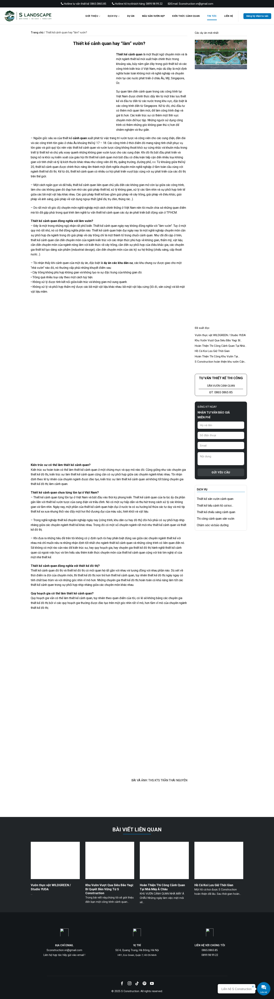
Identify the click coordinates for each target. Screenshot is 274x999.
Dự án (130, 16)
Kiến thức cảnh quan (186, 16)
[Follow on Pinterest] (144, 984)
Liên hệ (228, 16)
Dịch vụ (112, 16)
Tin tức (212, 16)
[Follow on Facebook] (122, 984)
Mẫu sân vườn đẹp (153, 16)
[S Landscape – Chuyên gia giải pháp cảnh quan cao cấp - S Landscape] (38, 15)
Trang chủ (37, 32)
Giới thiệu (91, 16)
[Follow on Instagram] (129, 984)
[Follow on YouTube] (152, 984)
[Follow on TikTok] (137, 984)
